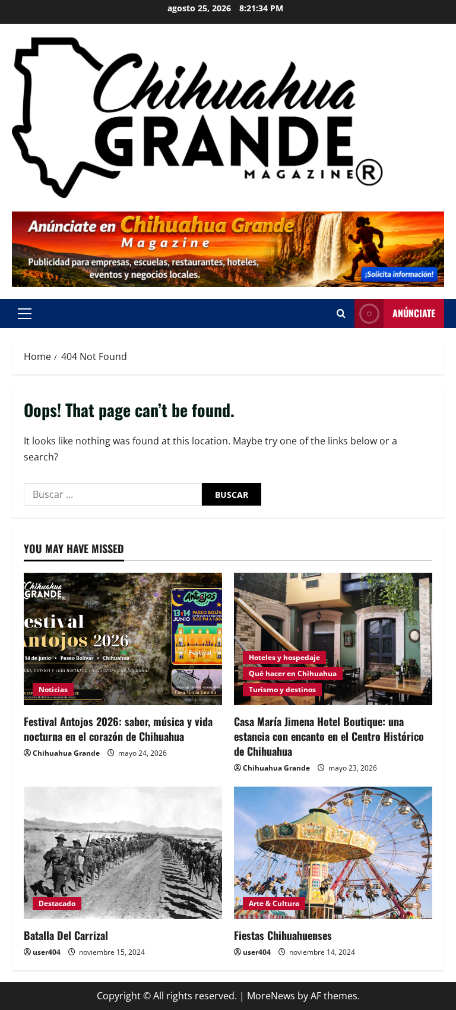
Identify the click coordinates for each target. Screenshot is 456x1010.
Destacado (57, 903)
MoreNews (271, 995)
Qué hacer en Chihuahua (293, 673)
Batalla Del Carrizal (66, 935)
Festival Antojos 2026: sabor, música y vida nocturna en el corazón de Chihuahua (118, 729)
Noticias (53, 689)
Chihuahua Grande (66, 753)
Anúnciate (413, 313)
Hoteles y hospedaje (284, 657)
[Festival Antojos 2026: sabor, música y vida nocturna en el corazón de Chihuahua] (123, 639)
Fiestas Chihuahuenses (283, 935)
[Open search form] (341, 313)
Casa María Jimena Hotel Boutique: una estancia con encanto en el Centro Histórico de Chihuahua (329, 736)
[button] (24, 313)
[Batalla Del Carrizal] (123, 853)
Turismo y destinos (282, 689)
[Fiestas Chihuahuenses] (333, 853)
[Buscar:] (113, 494)
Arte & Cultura (274, 903)
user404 (47, 952)
